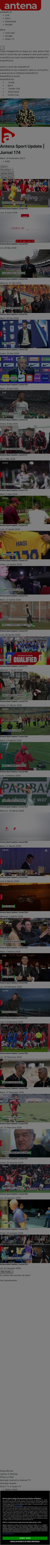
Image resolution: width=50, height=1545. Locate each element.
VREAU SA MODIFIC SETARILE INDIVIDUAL (25, 1541)
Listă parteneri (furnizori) (8, 1533)
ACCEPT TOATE (25, 1538)
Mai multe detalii (19, 1505)
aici (40, 1514)
